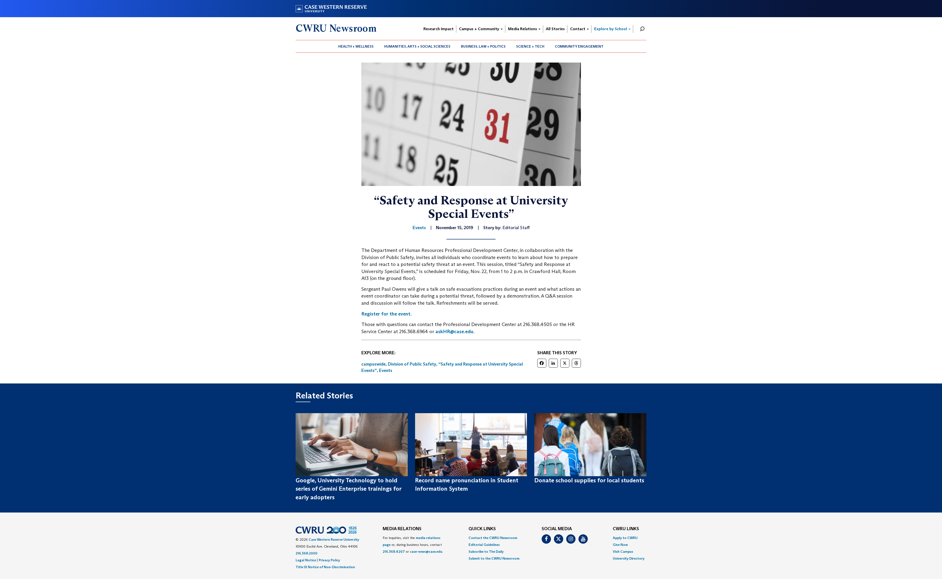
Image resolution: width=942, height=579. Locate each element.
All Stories (555, 28)
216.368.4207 (394, 551)
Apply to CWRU (625, 538)
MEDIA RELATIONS (402, 528)
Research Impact (438, 28)
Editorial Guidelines (484, 544)
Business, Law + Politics (483, 46)
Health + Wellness (356, 46)
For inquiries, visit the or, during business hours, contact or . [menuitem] (413, 545)
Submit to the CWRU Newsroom (494, 558)
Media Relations (523, 28)
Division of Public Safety (412, 364)
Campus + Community (479, 28)
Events (385, 370)
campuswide (373, 364)
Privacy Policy (329, 560)
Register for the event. (386, 314)
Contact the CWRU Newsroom (493, 538)
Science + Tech (530, 46)
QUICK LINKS (482, 528)
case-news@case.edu (426, 551)
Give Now (620, 544)
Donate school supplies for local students (589, 480)
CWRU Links (626, 528)
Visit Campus (623, 551)
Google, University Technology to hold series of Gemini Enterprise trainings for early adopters (348, 489)
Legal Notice (306, 560)
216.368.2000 (306, 553)
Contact (578, 28)
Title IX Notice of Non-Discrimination (325, 567)
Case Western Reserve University (334, 539)
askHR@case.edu (454, 331)
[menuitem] (356, 46)
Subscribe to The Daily (486, 551)
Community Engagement (579, 46)
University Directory (628, 558)
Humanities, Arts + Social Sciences (417, 46)
